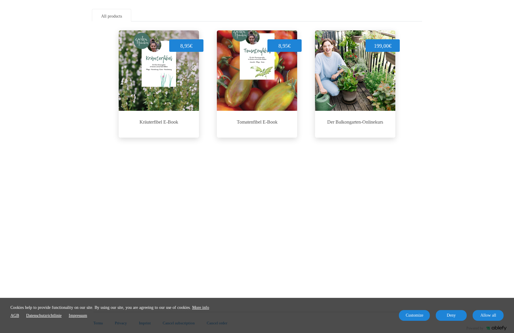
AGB (14, 315)
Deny (451, 315)
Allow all (488, 315)
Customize (414, 315)
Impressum (78, 315)
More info (200, 307)
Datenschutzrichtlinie (44, 315)
